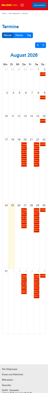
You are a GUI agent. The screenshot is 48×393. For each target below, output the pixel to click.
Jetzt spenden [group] (39, 5)
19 (18, 139)
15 (37, 116)
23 (43, 139)
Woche (19, 35)
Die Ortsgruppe (14, 13)
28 (12, 69)
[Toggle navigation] (22, 5)
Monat (7, 35)
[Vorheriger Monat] (38, 45)
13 (25, 116)
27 (6, 69)
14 (31, 116)
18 (12, 139)
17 (6, 139)
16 (43, 116)
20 (25, 139)
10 (6, 116)
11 (12, 116)
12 (18, 116)
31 (31, 69)
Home (4, 13)
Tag (29, 35)
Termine (25, 13)
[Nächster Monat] (43, 45)
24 (6, 205)
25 (12, 205)
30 (25, 69)
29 (18, 69)
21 (31, 139)
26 (18, 205)
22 (37, 139)
